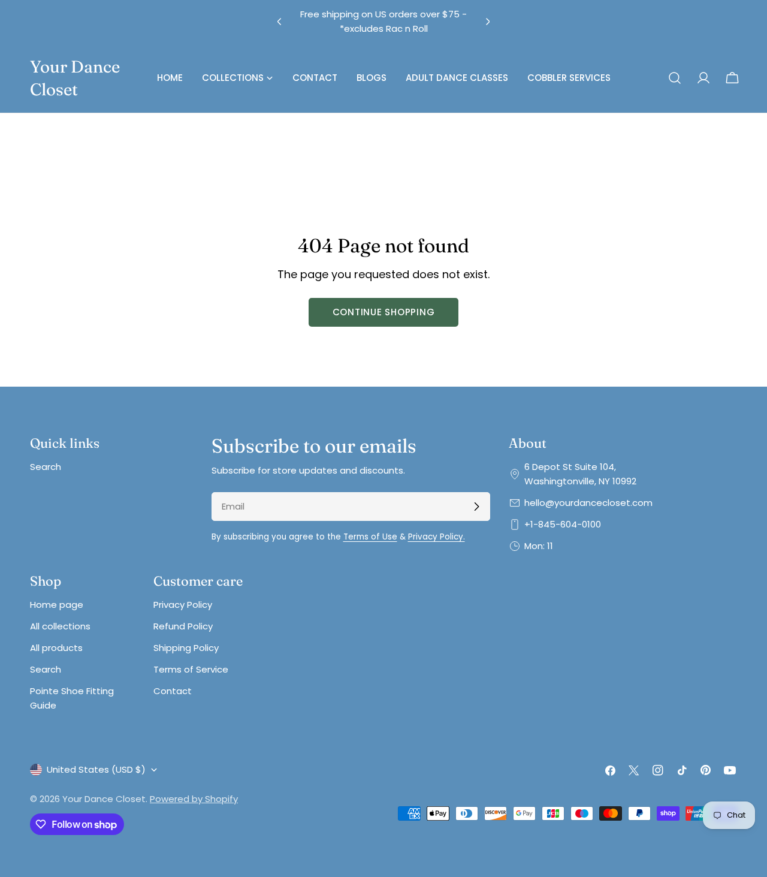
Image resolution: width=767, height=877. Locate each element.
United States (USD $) (96, 769)
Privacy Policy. (436, 537)
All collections (60, 626)
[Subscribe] (476, 506)
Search (45, 466)
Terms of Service (190, 669)
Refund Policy (183, 626)
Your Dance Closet (75, 78)
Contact (172, 691)
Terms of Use (370, 537)
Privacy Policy (182, 604)
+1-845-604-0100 (562, 524)
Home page (56, 604)
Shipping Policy (186, 647)
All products (56, 647)
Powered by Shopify (194, 798)
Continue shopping (384, 312)
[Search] (675, 78)
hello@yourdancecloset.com (588, 502)
